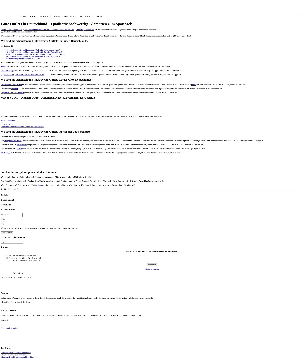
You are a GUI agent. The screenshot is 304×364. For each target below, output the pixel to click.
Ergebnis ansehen (152, 269)
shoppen (41, 185)
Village (7, 71)
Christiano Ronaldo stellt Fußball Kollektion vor (19, 357)
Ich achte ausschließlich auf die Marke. (23, 256)
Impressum (5, 328)
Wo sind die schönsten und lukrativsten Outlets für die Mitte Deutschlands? (34, 52)
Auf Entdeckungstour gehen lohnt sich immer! (23, 58)
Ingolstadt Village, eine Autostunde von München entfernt (22, 75)
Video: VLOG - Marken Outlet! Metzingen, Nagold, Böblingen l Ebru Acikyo (35, 54)
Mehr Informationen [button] (8, 120)
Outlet (193, 85)
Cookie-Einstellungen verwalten (152, 361)
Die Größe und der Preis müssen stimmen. (24, 260)
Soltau (19, 149)
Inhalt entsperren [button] (7, 124)
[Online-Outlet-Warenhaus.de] (9, 16)
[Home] (7, 12)
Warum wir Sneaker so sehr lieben (14, 355)
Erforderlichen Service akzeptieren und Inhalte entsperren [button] (22, 127)
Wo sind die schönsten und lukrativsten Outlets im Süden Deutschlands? (33, 50)
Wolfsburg (5, 153)
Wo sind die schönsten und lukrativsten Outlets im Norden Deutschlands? (33, 56)
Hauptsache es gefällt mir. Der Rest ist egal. (25, 258)
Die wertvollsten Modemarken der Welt (16, 353)
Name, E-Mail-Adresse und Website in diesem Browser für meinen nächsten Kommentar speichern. (41, 228)
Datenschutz (13, 328)
